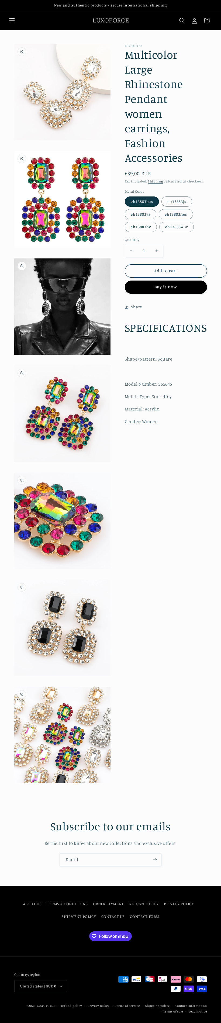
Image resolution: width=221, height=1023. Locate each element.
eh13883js (176, 201)
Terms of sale (173, 1011)
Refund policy (71, 1006)
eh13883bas (142, 201)
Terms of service (127, 1006)
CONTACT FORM (144, 916)
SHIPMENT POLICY (79, 916)
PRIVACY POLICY (179, 903)
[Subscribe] (155, 859)
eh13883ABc (176, 226)
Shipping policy (157, 1006)
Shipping (155, 181)
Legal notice (198, 1011)
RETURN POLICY (143, 903)
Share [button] (136, 307)
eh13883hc (141, 226)
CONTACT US (113, 916)
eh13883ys (140, 214)
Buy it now (165, 286)
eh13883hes (176, 214)
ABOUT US (32, 903)
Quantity (132, 239)
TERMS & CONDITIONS (67, 903)
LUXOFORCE (46, 1006)
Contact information (191, 1006)
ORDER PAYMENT (108, 903)
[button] (12, 20)
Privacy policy (98, 1006)
